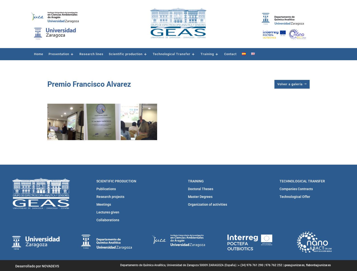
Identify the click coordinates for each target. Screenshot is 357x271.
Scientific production (126, 54)
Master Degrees (200, 197)
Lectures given (107, 212)
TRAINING (196, 181)
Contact (230, 54)
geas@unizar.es (294, 265)
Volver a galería (290, 84)
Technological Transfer (171, 54)
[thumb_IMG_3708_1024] (139, 128)
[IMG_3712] (65, 128)
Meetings (103, 204)
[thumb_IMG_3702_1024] (102, 122)
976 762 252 (273, 265)
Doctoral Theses (200, 189)
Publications (106, 189)
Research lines (91, 54)
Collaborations (107, 220)
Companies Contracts (296, 189)
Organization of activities (207, 204)
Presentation (59, 54)
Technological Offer (295, 197)
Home (38, 54)
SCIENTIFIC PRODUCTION (116, 181)
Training (207, 54)
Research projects (110, 197)
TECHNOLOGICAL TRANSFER (302, 181)
